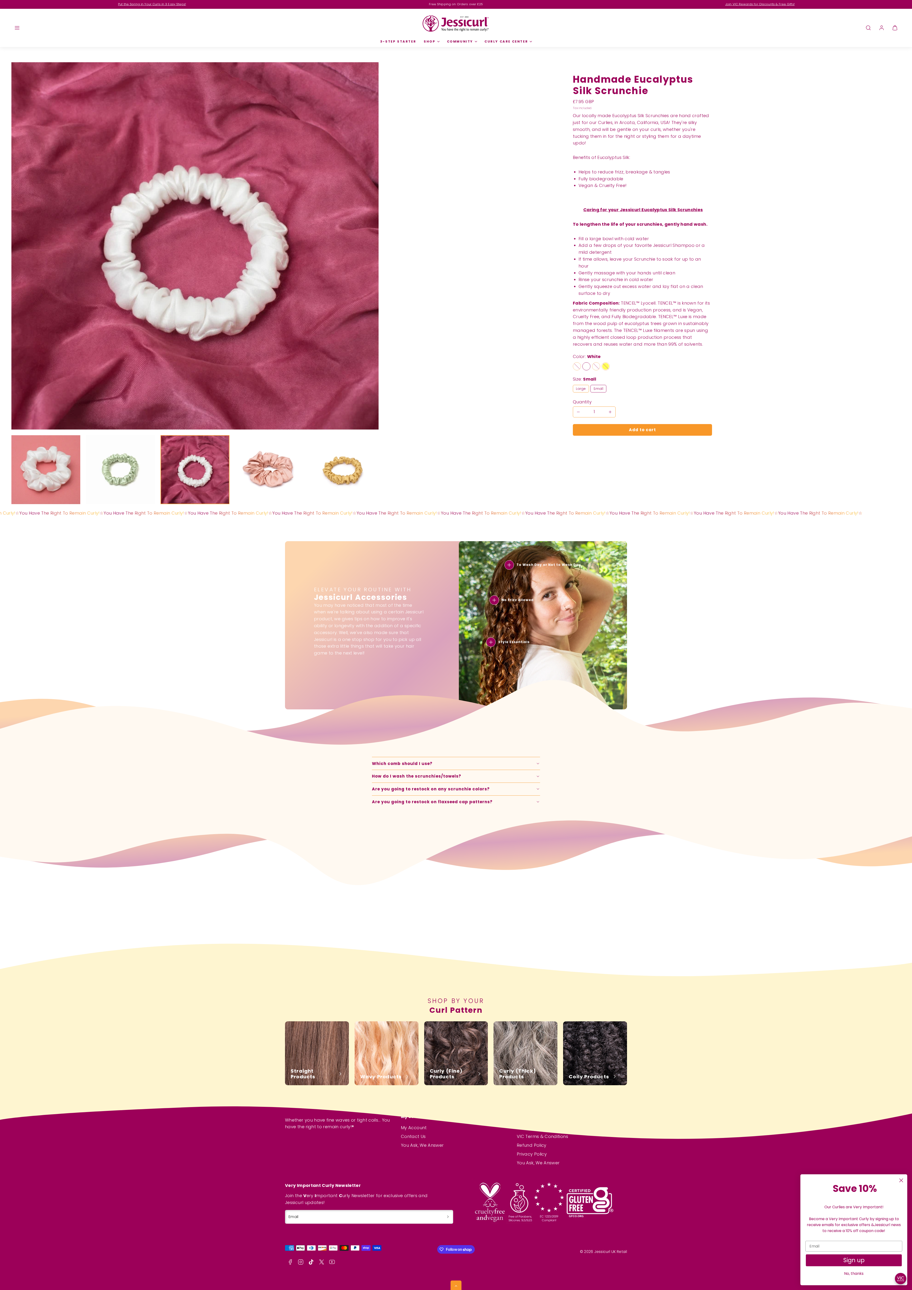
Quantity (582, 402)
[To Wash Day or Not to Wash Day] (509, 565)
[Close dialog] (901, 1180)
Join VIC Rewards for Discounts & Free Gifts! (760, 4)
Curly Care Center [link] (506, 41)
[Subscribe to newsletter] (448, 1217)
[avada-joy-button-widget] (900, 1278)
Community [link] (460, 41)
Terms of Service (535, 1128)
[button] (17, 27)
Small (598, 388)
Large (581, 388)
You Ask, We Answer (422, 1145)
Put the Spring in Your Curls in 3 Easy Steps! (152, 4)
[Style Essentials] (491, 642)
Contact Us (413, 1136)
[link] (881, 27)
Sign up (853, 1260)
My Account (414, 1128)
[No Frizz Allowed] (494, 600)
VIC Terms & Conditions (542, 1136)
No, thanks (854, 1273)
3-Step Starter (398, 41)
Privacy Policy (532, 1154)
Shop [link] (429, 41)
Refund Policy (531, 1145)
